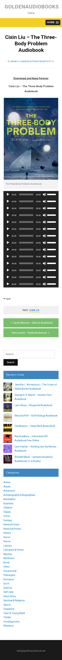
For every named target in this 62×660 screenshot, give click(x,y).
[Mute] (44, 194)
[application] (31, 194)
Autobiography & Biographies (19, 495)
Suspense (8, 608)
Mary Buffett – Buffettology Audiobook (36, 415)
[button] (52, 22)
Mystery (7, 554)
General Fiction (11, 524)
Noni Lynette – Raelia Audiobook (29, 332)
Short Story (9, 596)
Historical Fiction (12, 528)
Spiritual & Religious (14, 600)
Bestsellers (9, 499)
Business (8, 503)
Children (7, 507)
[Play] (8, 194)
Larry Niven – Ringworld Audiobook (33, 405)
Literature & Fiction (29, 61)
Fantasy (7, 520)
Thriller (7, 617)
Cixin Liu (34, 310)
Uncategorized (11, 621)
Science (7, 587)
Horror (6, 537)
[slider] (52, 194)
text (8, 298)
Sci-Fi (48, 61)
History (7, 533)
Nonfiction (8, 558)
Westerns (8, 625)
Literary (7, 545)
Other (6, 566)
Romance (8, 579)
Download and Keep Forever (31, 78)
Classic (7, 512)
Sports (7, 604)
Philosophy (9, 575)
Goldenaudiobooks (32, 7)
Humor (7, 541)
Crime (6, 516)
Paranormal (9, 571)
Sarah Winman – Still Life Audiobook (33, 322)
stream (14, 61)
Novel (42, 61)
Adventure (9, 490)
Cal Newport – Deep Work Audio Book (35, 426)
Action (7, 482)
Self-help (8, 592)
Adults (7, 486)
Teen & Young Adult (14, 613)
